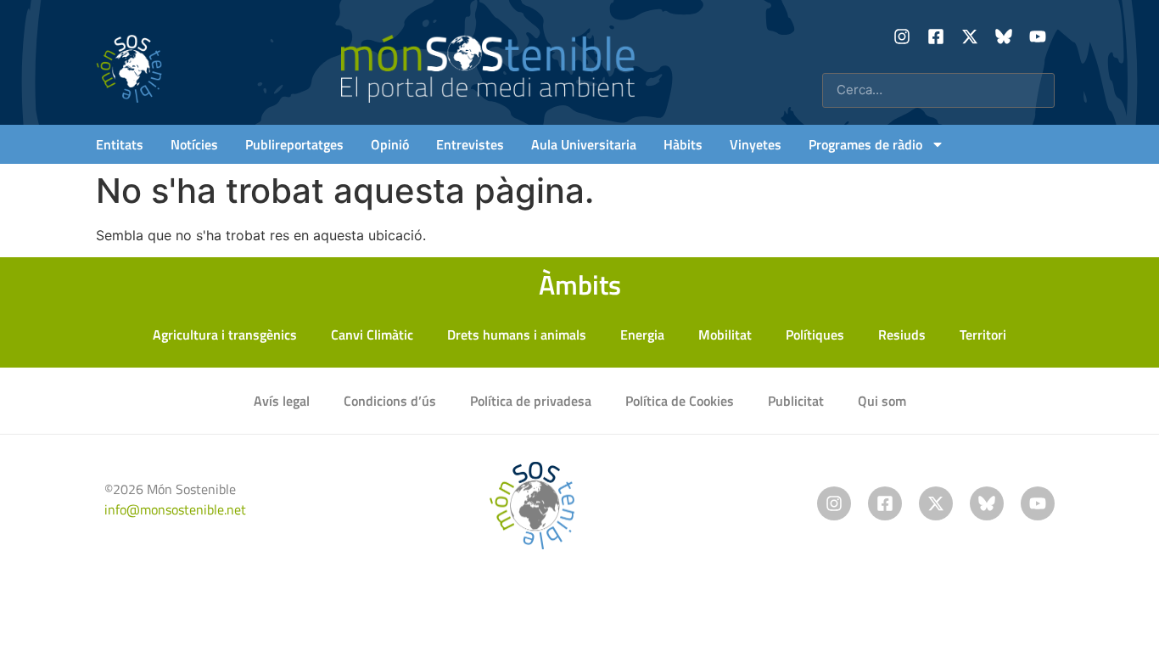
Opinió (390, 144)
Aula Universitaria (583, 144)
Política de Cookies (679, 401)
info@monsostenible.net (175, 509)
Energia (642, 334)
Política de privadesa (530, 401)
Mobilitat (725, 334)
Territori (983, 334)
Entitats (119, 144)
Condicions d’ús (390, 401)
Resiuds (902, 334)
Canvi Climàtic (372, 334)
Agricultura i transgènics (225, 334)
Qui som (882, 401)
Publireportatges (294, 144)
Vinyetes (755, 144)
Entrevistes (470, 144)
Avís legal (282, 401)
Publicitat (796, 401)
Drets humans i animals (516, 334)
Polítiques (815, 334)
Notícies (194, 144)
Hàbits (683, 144)
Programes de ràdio (865, 144)
